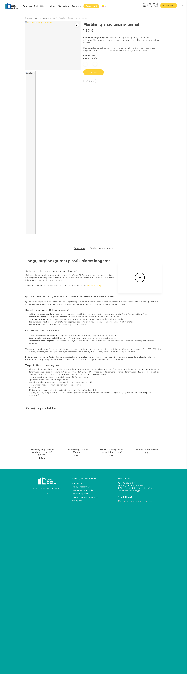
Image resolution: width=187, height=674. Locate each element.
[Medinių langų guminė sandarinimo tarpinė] (111, 429)
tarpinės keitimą (93, 285)
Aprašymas (79, 248)
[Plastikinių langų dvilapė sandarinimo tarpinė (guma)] (41, 429)
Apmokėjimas (78, 483)
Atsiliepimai (77, 501)
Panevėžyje (134, 491)
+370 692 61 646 (150, 6)
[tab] (79, 248)
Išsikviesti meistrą (168, 5)
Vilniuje (132, 488)
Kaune (140, 488)
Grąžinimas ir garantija (82, 490)
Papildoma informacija (101, 248)
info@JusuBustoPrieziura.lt (134, 486)
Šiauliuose (123, 491)
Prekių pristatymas (81, 487)
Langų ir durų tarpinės (45, 18)
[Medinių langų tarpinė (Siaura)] (76, 429)
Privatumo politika (80, 494)
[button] (77, 25)
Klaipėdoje (149, 488)
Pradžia (28, 18)
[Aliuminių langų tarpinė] (146, 429)
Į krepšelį (93, 72)
